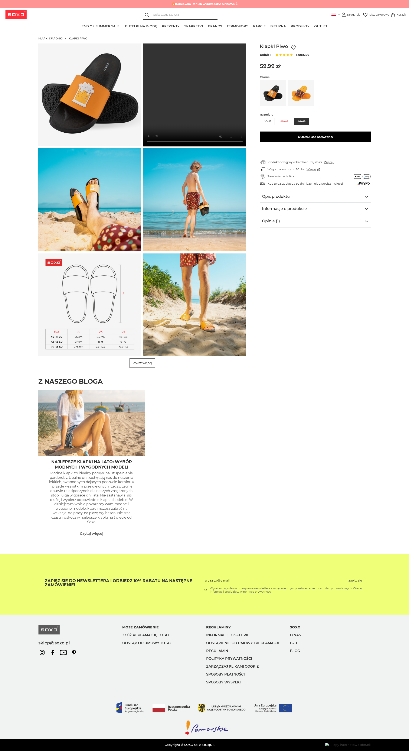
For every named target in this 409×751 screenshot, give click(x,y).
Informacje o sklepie (227, 635)
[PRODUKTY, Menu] (312, 25)
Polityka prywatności (229, 659)
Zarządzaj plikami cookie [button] (232, 666)
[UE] (204, 717)
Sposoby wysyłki (223, 682)
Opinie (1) (267, 54)
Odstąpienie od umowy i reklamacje (243, 643)
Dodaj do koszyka (315, 137)
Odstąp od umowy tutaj (146, 643)
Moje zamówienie (140, 627)
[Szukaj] (148, 15)
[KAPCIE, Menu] (268, 25)
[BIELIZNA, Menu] (288, 25)
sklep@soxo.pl (54, 642)
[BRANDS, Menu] (224, 25)
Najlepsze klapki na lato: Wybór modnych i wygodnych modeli (91, 464)
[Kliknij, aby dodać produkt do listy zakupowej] (293, 47)
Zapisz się (355, 580)
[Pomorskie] (204, 735)
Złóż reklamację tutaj (145, 635)
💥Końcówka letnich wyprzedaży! (205, 4)
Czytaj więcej (91, 534)
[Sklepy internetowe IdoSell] (348, 745)
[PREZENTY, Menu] (182, 25)
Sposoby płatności (225, 674)
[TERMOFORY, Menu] (251, 25)
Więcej (329, 162)
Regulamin (217, 651)
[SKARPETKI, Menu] (205, 25)
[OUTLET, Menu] (330, 25)
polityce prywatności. (257, 591)
